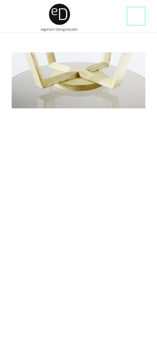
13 (114, 98)
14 (120, 98)
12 (107, 98)
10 (94, 98)
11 (101, 98)
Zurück (30, 80)
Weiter (127, 80)
